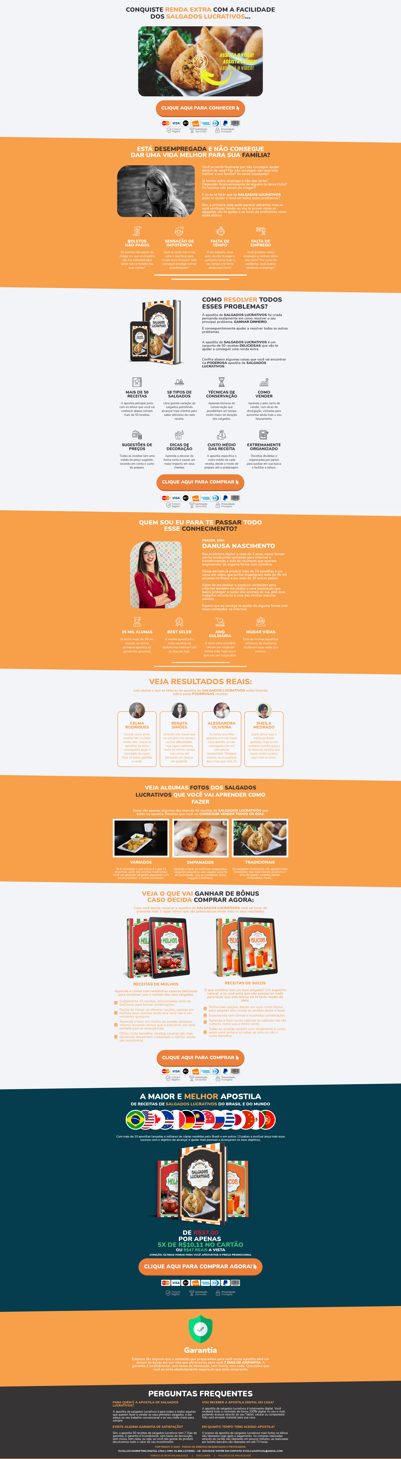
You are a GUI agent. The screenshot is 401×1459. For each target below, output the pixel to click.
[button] (200, 61)
